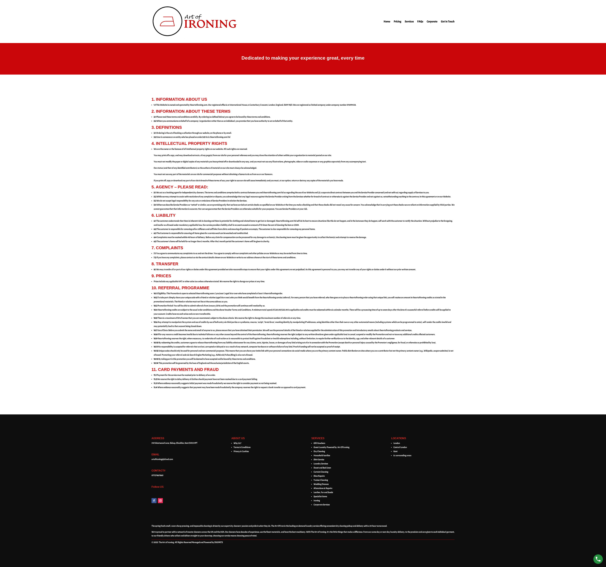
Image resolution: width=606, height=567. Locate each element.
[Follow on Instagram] (160, 500)
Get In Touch (447, 21)
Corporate (432, 21)
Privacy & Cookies (241, 451)
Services (409, 21)
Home (387, 21)
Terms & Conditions (242, 447)
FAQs (420, 21)
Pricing (397, 21)
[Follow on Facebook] (154, 500)
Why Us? (237, 443)
